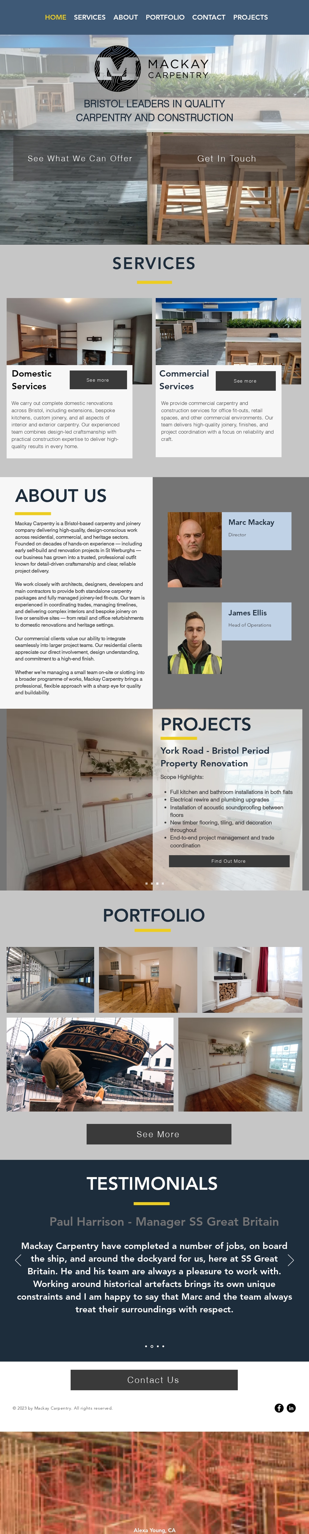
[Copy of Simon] (151, 1346)
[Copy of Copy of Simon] (157, 1346)
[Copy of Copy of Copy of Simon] (162, 1346)
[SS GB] (157, 884)
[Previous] (18, 1260)
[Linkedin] (291, 1408)
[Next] (291, 1260)
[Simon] (146, 1346)
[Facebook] (279, 1408)
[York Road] (152, 884)
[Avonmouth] (146, 884)
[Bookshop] (163, 884)
